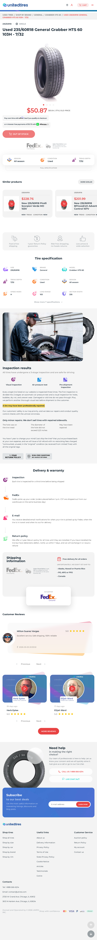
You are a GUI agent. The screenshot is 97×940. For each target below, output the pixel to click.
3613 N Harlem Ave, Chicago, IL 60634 (19, 901)
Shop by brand (24, 15)
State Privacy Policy (45, 857)
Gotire (39, 876)
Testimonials (42, 871)
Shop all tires (8, 838)
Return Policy (80, 842)
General (38, 15)
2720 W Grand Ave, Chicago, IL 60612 (19, 897)
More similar (86, 182)
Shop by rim (8, 857)
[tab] (43, 104)
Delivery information (46, 842)
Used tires (8, 15)
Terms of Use (42, 852)
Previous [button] (25, 664)
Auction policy (80, 838)
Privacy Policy (43, 847)
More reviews (48, 731)
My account (79, 847)
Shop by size (8, 842)
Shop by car (8, 847)
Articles (40, 866)
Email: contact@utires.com (15, 892)
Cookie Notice (43, 861)
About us (41, 838)
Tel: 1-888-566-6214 (11, 887)
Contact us (79, 852)
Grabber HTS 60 (53, 15)
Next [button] (39, 664)
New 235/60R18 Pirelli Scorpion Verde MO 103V (34, 206)
